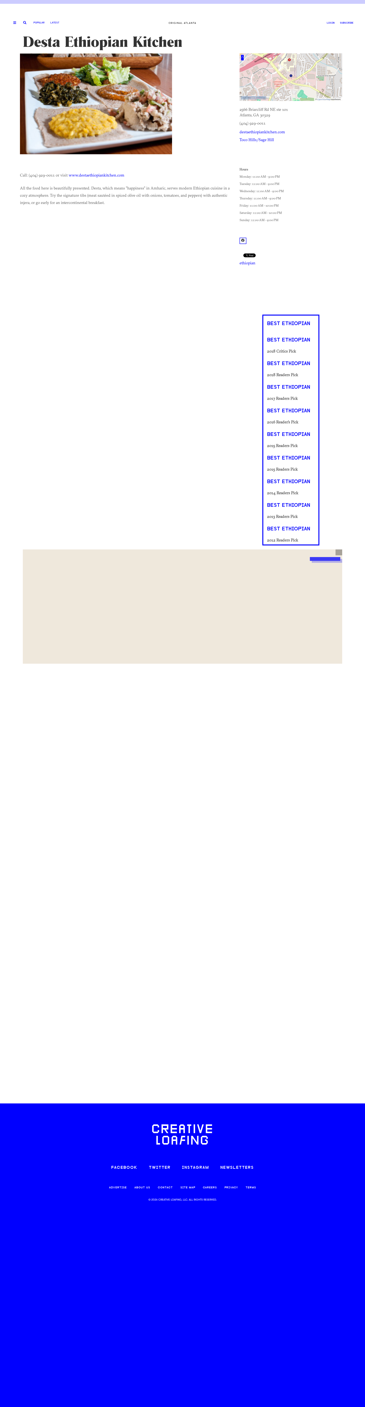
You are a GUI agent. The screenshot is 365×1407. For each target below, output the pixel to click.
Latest (54, 23)
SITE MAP (187, 1187)
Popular (38, 23)
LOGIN (331, 23)
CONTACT (165, 1187)
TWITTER (160, 1168)
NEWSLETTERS (237, 1168)
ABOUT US (142, 1187)
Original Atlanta (182, 23)
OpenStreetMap (323, 99)
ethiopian (247, 262)
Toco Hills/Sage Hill (257, 139)
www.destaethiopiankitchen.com (96, 175)
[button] (339, 552)
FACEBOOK (124, 1168)
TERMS (251, 1187)
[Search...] (24, 23)
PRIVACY (231, 1187)
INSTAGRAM (195, 1168)
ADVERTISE (118, 1187)
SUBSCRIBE (347, 23)
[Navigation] (13, 23)
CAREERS (210, 1187)
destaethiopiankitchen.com (262, 131)
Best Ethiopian (288, 323)
